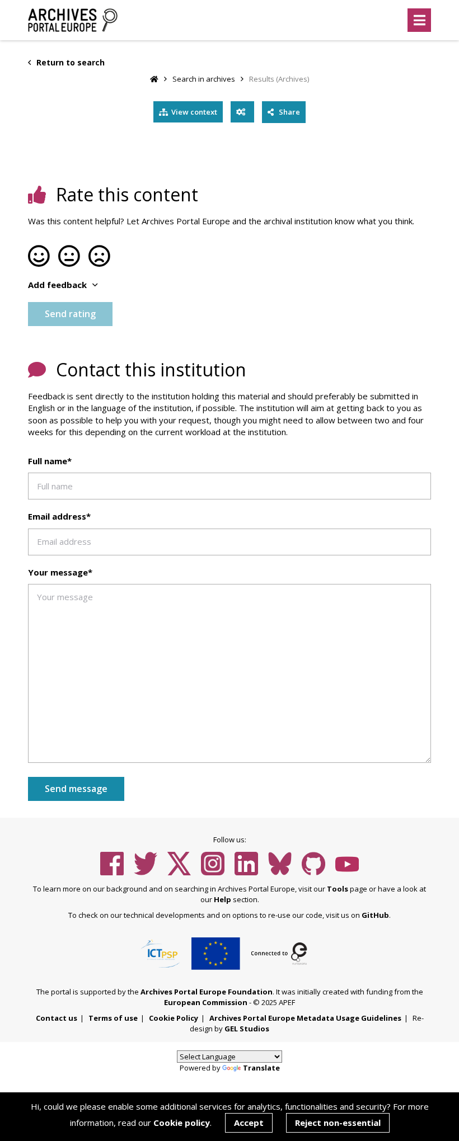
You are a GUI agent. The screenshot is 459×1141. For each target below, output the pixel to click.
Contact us (56, 1018)
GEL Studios (246, 1029)
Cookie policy (181, 1122)
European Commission (205, 1002)
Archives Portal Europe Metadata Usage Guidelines (305, 1018)
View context (194, 112)
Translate (261, 1068)
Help (222, 899)
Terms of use (113, 1018)
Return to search (69, 62)
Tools (337, 889)
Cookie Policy (173, 1018)
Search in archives (203, 79)
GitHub (375, 915)
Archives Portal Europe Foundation (206, 992)
